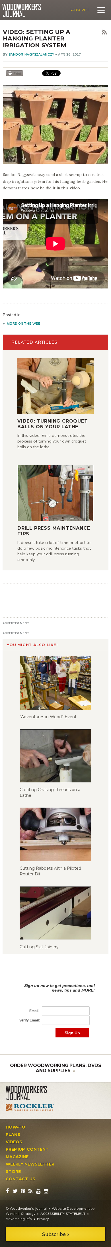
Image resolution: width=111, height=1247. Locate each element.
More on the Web (24, 323)
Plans (13, 1134)
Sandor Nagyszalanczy (31, 54)
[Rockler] (30, 1107)
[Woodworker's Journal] (30, 1093)
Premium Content (27, 1149)
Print (17, 73)
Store (13, 1171)
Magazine (17, 1156)
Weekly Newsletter (30, 1164)
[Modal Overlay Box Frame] (55, 1004)
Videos (14, 1141)
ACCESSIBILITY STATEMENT (62, 1213)
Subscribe (80, 10)
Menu (101, 10)
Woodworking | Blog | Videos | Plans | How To (21, 10)
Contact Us (20, 1179)
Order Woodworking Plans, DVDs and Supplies (55, 1068)
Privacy (43, 1219)
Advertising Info (19, 1219)
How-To (15, 1127)
